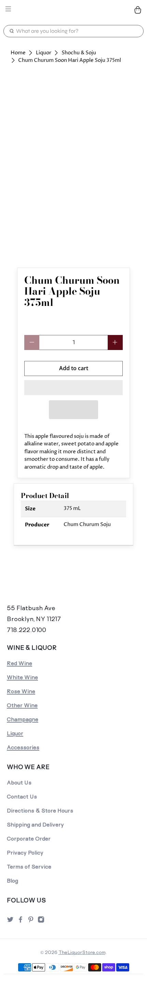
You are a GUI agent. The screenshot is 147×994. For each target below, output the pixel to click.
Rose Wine (21, 691)
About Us (19, 782)
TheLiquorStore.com (81, 952)
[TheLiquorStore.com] (73, 10)
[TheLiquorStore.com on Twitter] (10, 921)
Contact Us (22, 796)
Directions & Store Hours (40, 810)
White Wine (22, 677)
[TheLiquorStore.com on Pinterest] (30, 921)
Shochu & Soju (79, 52)
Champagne (22, 719)
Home (18, 52)
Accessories (23, 747)
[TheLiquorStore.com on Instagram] (41, 921)
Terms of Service (29, 866)
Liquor (43, 52)
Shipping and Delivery (35, 824)
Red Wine (19, 663)
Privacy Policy (25, 852)
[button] (73, 387)
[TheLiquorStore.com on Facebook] (20, 921)
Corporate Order (29, 838)
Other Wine (22, 705)
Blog (12, 880)
